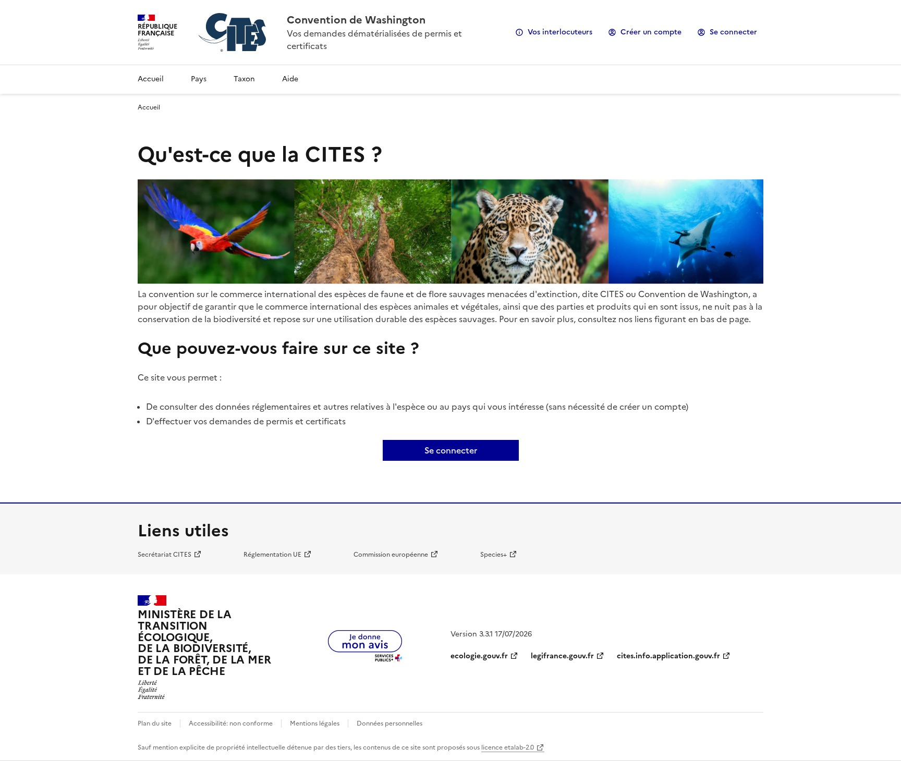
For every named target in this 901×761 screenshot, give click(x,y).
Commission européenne (391, 554)
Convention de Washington (356, 20)
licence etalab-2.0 (507, 747)
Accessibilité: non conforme (231, 723)
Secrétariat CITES (164, 554)
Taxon (244, 78)
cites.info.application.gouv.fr (668, 655)
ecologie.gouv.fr (479, 655)
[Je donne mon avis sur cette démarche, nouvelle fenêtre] (365, 658)
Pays (198, 78)
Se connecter (733, 32)
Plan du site (155, 723)
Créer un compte (650, 32)
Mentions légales (314, 723)
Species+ (493, 554)
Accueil (151, 78)
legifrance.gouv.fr (562, 655)
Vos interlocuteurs (560, 32)
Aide (290, 78)
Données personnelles (389, 723)
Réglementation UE (272, 554)
